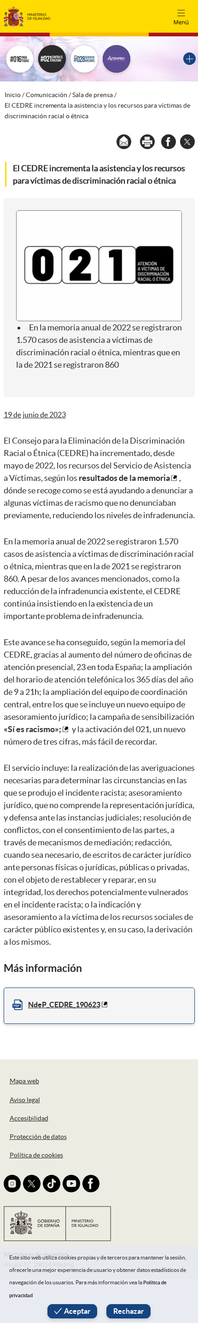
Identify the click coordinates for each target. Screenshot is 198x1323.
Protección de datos (38, 1136)
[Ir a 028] (84, 59)
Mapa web (24, 1081)
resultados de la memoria (124, 478)
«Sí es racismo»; (32, 729)
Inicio (13, 94)
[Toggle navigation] (181, 16)
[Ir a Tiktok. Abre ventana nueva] (51, 1183)
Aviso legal (25, 1099)
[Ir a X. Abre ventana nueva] (32, 1183)
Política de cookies (36, 1155)
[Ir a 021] (52, 59)
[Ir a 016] (20, 59)
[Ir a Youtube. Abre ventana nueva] (71, 1183)
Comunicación (46, 94)
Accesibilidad (29, 1118)
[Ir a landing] (189, 58)
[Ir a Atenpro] (116, 59)
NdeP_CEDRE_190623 (64, 1004)
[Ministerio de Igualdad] (27, 16)
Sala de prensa (92, 94)
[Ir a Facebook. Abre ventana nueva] (91, 1183)
